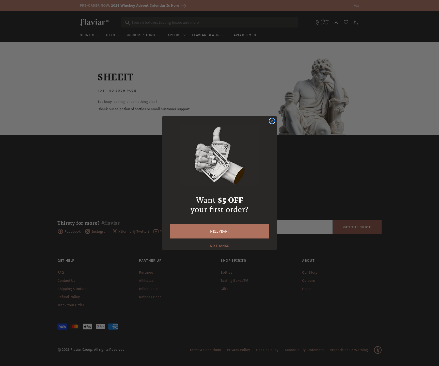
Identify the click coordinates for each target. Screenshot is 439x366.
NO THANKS (219, 245)
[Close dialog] (272, 120)
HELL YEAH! (219, 231)
